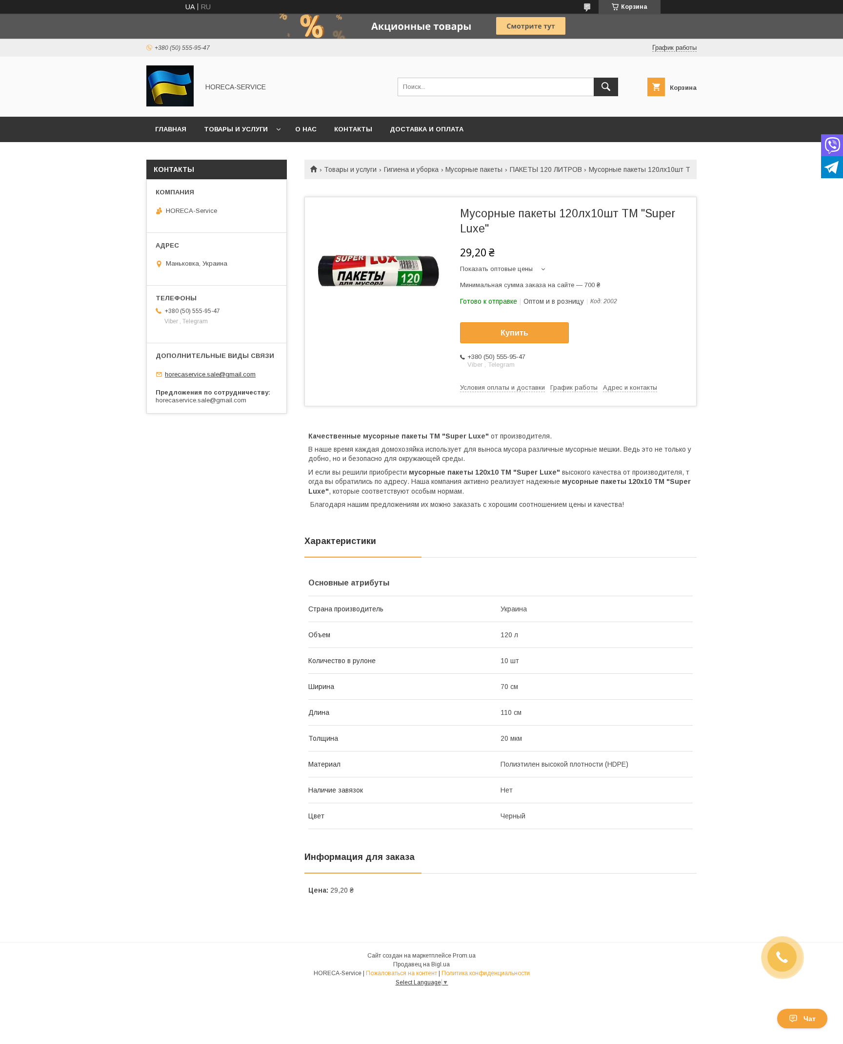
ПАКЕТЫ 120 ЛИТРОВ (546, 169)
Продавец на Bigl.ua (421, 964)
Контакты (353, 129)
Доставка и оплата (426, 129)
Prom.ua (464, 955)
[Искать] (606, 87)
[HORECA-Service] (170, 104)
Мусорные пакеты (473, 169)
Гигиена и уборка (411, 169)
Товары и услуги (236, 129)
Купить (514, 333)
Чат (809, 1019)
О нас (306, 129)
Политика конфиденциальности (486, 973)
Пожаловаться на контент (401, 973)
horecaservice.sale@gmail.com (210, 374)
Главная (170, 129)
